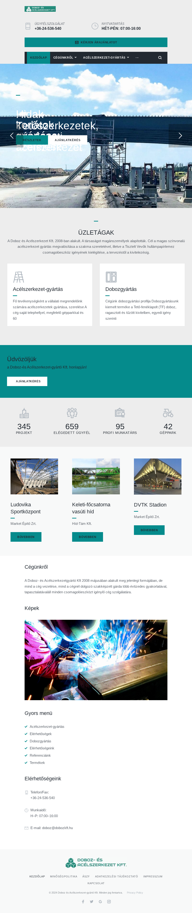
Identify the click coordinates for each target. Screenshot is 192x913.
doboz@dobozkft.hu (57, 828)
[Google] (100, 902)
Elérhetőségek (41, 734)
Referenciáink (40, 755)
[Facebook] (83, 902)
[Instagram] (109, 902)
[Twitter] (91, 902)
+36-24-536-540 (48, 28)
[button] (27, 381)
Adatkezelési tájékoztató (116, 876)
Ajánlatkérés (68, 140)
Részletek (32, 140)
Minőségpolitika (63, 876)
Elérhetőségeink (42, 748)
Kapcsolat (96, 883)
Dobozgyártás (40, 741)
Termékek (37, 763)
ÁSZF (86, 876)
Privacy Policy (135, 892)
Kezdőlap (37, 876)
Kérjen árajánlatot (99, 42)
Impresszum (152, 876)
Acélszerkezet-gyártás (47, 727)
